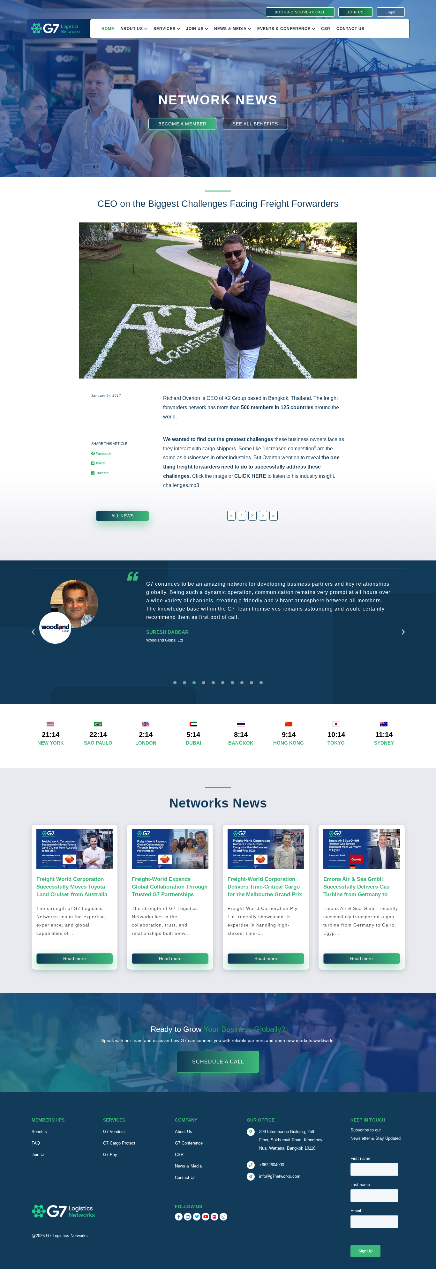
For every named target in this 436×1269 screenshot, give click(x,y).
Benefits (39, 1131)
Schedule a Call (218, 1061)
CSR (179, 1154)
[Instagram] (223, 1216)
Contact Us (350, 28)
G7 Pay (110, 1154)
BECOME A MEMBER (182, 123)
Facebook (103, 453)
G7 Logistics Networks (67, 1235)
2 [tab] (184, 683)
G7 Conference (189, 1143)
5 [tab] (213, 683)
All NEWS (122, 515)
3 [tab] (194, 683)
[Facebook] (179, 1216)
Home (107, 28)
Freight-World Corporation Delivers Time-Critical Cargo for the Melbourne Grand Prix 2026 (265, 890)
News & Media (231, 28)
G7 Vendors (114, 1131)
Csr (325, 28)
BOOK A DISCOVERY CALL (300, 12)
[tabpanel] (218, 627)
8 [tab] (242, 683)
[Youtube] (205, 1216)
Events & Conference (284, 28)
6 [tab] (223, 683)
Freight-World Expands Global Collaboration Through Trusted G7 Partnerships (169, 886)
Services (165, 28)
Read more (74, 958)
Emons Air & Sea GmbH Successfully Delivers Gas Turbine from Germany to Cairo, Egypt (356, 890)
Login (390, 12)
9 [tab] (251, 683)
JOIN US (355, 12)
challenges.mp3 (181, 485)
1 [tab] (175, 683)
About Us (132, 28)
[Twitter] (196, 1216)
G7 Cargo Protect (119, 1143)
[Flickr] (214, 1216)
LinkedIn (101, 473)
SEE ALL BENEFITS (255, 123)
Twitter (100, 463)
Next (403, 624)
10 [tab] (261, 683)
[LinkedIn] (188, 1216)
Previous (33, 624)
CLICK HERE (250, 476)
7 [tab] (232, 683)
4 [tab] (203, 683)
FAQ (36, 1143)
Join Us (195, 28)
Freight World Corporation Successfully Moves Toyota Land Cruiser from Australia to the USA (71, 890)
